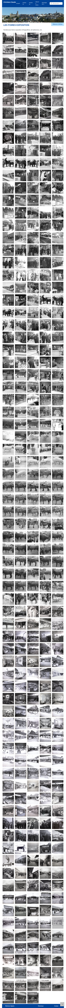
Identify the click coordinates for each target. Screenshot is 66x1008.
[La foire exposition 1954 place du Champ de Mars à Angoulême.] (8, 138)
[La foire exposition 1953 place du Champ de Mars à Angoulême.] (8, 38)
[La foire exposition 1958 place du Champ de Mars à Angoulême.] (20, 611)
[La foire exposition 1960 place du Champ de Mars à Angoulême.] (45, 811)
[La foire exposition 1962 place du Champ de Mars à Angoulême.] (33, 860)
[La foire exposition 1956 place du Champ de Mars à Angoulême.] (33, 312)
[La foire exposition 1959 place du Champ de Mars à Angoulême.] (57, 624)
